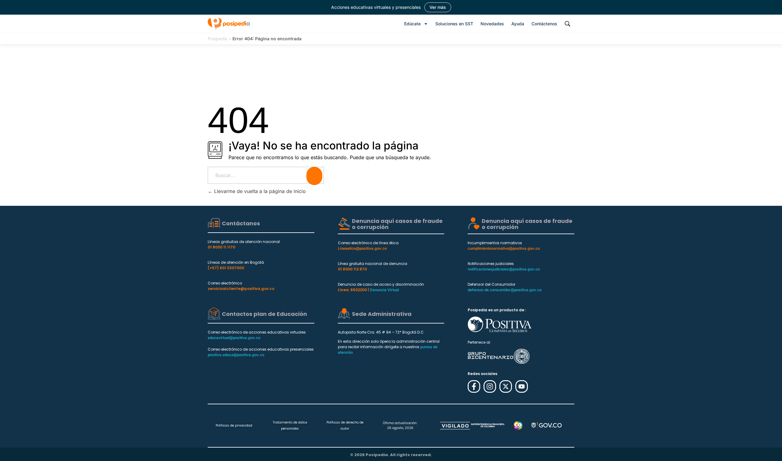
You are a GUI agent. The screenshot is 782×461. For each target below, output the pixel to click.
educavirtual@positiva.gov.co (234, 337)
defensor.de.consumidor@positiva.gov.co (505, 290)
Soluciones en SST (454, 23)
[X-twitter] (505, 386)
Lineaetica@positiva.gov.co (362, 248)
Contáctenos (544, 23)
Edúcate (412, 23)
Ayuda (517, 23)
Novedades (492, 23)
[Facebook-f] (474, 386)
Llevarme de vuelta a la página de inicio (259, 191)
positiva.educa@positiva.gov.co (236, 354)
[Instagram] (490, 386)
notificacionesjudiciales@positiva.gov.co (504, 269)
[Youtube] (521, 386)
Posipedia (217, 38)
